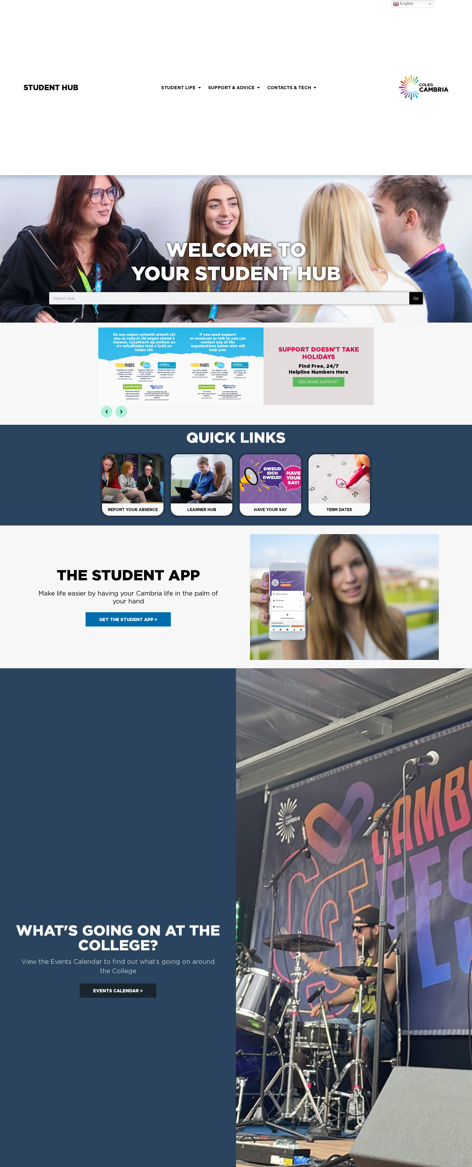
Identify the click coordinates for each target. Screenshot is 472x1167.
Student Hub (51, 87)
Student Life (178, 87)
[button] (106, 411)
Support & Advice (231, 87)
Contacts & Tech (289, 87)
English (406, 3)
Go (416, 298)
